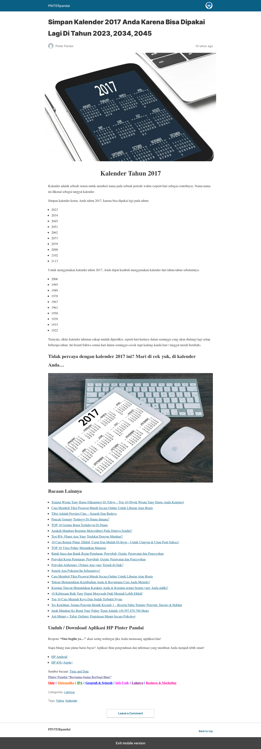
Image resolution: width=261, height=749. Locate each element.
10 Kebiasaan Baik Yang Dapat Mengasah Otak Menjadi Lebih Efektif (96, 593)
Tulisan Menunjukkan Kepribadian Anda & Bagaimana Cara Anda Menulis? (100, 582)
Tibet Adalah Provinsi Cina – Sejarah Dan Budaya (84, 513)
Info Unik (122, 682)
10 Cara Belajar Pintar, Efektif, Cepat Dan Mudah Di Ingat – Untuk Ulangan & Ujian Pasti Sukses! (115, 542)
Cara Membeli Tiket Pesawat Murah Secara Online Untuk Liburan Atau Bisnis (102, 508)
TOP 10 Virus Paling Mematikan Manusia (78, 548)
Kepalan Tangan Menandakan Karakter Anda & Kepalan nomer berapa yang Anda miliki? (109, 588)
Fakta (60, 700)
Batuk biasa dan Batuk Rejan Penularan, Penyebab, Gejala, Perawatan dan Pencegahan (107, 553)
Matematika (66, 682)
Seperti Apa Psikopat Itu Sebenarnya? (75, 570)
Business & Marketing (161, 682)
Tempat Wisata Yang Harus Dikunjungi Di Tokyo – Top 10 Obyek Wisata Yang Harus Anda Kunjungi (117, 502)
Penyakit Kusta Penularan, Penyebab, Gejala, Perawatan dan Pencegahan (98, 559)
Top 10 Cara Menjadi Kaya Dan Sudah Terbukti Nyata (86, 599)
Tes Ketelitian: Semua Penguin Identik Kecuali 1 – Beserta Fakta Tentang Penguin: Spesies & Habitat (116, 605)
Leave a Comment (130, 713)
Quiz (51, 682)
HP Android (59, 656)
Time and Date (79, 671)
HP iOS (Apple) (61, 662)
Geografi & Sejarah (99, 682)
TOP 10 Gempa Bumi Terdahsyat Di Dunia (79, 525)
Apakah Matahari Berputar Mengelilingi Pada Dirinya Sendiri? (91, 530)
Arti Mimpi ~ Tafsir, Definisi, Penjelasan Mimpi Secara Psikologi (93, 616)
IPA (80, 682)
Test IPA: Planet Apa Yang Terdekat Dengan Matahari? (87, 536)
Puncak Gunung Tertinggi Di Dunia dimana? (80, 519)
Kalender (71, 700)
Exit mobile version (130, 743)
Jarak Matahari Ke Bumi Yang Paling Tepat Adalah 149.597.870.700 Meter (100, 610)
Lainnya (137, 682)
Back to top (206, 731)
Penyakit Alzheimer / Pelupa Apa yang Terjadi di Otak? (87, 565)
